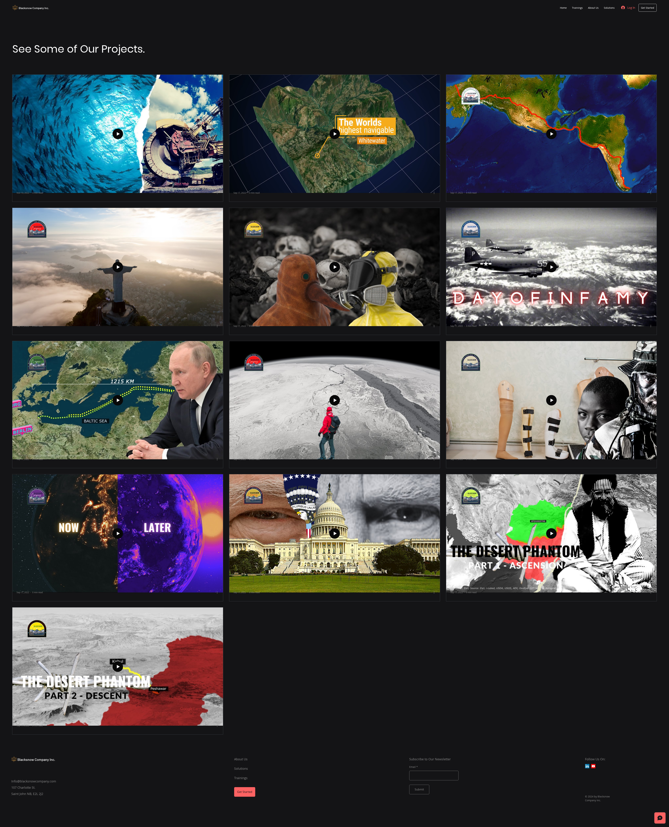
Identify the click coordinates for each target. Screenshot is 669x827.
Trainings (241, 778)
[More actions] (218, 193)
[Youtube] (593, 766)
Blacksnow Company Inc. (34, 8)
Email (412, 767)
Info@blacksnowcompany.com (33, 781)
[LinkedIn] (587, 766)
